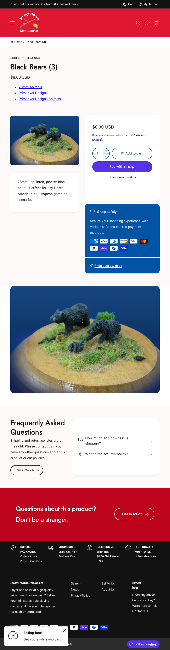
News (75, 589)
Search (76, 583)
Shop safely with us (108, 266)
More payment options (122, 177)
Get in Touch (25, 470)
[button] (12, 22)
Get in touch (132, 514)
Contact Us (140, 611)
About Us (108, 589)
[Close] (64, 631)
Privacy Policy (80, 595)
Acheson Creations (25, 58)
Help (131, 4)
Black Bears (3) (36, 41)
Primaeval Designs (33, 93)
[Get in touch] (147, 22)
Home (18, 41)
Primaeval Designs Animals (40, 99)
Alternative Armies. (66, 4)
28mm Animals (30, 87)
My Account (151, 4)
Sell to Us (108, 583)
